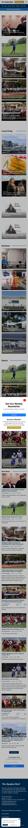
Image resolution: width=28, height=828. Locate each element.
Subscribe (14, 415)
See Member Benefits (14, 427)
